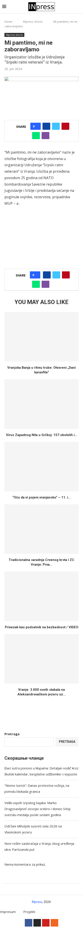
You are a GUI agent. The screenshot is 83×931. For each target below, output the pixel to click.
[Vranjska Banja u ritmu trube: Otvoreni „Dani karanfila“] (41, 337)
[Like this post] (37, 126)
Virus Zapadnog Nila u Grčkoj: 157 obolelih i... (41, 435)
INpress (37, 902)
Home (8, 22)
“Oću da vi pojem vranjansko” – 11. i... (41, 497)
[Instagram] (37, 923)
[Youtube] (46, 923)
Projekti (29, 911)
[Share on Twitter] (56, 126)
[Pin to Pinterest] (65, 126)
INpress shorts (33, 22)
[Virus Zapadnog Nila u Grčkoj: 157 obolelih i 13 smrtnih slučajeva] (41, 404)
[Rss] (54, 923)
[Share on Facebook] (46, 126)
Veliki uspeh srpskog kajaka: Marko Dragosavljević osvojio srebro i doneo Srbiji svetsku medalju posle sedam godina (37, 809)
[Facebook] (28, 923)
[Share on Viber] (45, 135)
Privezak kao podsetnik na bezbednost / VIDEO (41, 627)
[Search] (78, 7)
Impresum (8, 911)
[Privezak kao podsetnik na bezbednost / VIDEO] (41, 596)
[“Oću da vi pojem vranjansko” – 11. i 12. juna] (41, 466)
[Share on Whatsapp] (36, 135)
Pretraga (11, 734)
